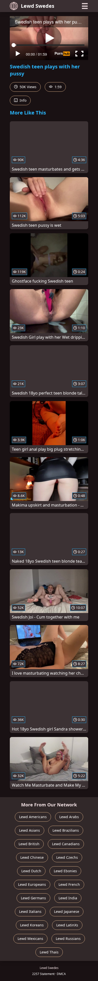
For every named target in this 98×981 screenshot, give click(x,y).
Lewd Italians (30, 911)
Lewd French (69, 884)
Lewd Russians (68, 938)
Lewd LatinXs (67, 925)
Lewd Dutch (31, 871)
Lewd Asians (29, 830)
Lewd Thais (49, 952)
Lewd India (68, 898)
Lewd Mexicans (30, 938)
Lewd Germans (33, 898)
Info (22, 100)
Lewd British (29, 843)
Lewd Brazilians (66, 830)
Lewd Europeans (32, 884)
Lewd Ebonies (65, 871)
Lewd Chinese (32, 857)
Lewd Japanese (66, 911)
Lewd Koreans (32, 925)
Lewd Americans (33, 816)
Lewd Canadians (66, 843)
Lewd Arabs (69, 816)
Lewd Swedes (37, 6)
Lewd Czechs (67, 857)
